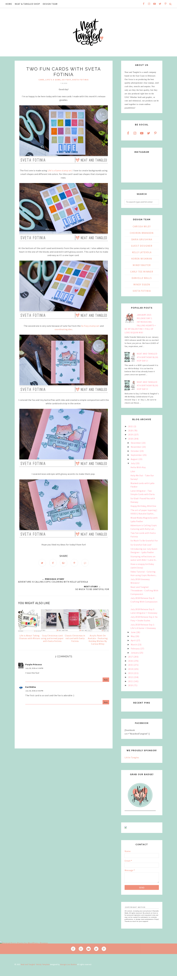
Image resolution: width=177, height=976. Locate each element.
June (133, 632)
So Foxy (66, 79)
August (134, 459)
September (137, 455)
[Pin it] (74, 563)
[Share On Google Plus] (63, 563)
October (135, 451)
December (136, 442)
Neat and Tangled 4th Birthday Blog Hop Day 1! (147, 357)
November (136, 446)
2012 (130, 677)
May (133, 636)
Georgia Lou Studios (68, 964)
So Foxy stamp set (90, 325)
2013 (130, 673)
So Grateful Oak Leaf (141, 544)
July (133, 463)
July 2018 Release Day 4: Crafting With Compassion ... (144, 601)
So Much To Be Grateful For (144, 540)
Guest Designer (141, 245)
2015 (130, 664)
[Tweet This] (42, 563)
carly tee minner (141, 271)
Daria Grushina (141, 239)
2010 (130, 685)
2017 (130, 656)
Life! (133, 471)
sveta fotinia (80, 79)
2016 (130, 660)
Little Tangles (132, 757)
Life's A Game (53, 79)
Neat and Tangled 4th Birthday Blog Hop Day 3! (147, 385)
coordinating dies (63, 329)
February (135, 648)
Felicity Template (43, 964)
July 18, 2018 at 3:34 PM (34, 668)
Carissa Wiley (142, 226)
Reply (106, 680)
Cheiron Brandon (142, 232)
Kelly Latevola (142, 252)
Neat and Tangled (28, 964)
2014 (130, 669)
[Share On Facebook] (53, 563)
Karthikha (30, 687)
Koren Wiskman (141, 258)
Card (41, 79)
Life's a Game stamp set (60, 170)
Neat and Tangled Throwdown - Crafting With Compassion (144, 590)
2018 (130, 438)
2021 (130, 426)
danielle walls (142, 278)
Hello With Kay (138, 467)
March (134, 644)
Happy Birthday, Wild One (143, 506)
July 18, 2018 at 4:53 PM (34, 691)
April (133, 640)
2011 (130, 681)
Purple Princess (33, 664)
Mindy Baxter (142, 265)
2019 (130, 434)
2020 (130, 430)
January (135, 652)
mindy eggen (141, 284)
